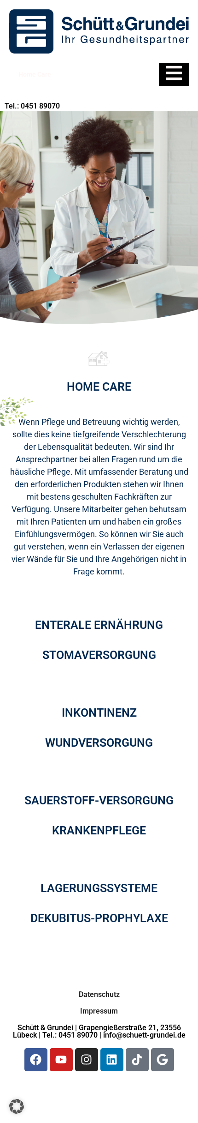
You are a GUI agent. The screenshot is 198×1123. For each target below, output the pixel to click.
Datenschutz (99, 994)
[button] (16, 1106)
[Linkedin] (111, 1059)
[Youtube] (61, 1059)
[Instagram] (86, 1059)
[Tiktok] (137, 1059)
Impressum (99, 1011)
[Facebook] (35, 1059)
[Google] (162, 1059)
